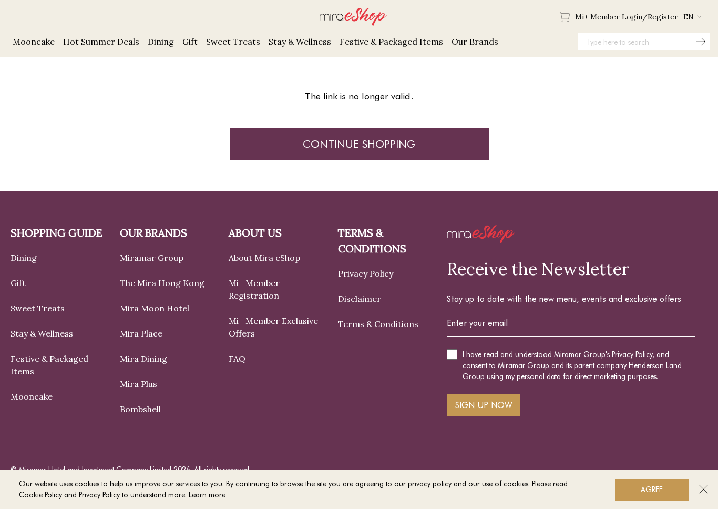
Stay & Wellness (42, 333)
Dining (24, 257)
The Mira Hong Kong (162, 283)
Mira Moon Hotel (154, 308)
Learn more (207, 495)
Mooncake (32, 396)
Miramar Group (151, 257)
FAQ (237, 358)
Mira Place (141, 333)
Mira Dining (143, 358)
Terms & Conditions (378, 324)
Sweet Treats (38, 308)
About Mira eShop (264, 257)
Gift (18, 283)
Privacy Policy (365, 273)
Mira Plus (138, 384)
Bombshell (140, 409)
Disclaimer (359, 298)
